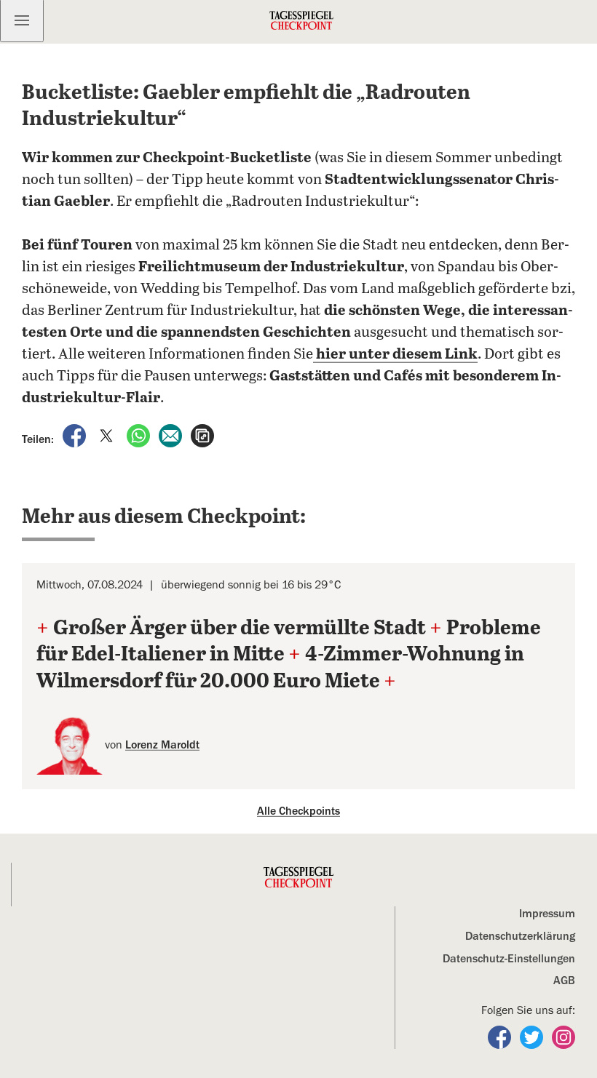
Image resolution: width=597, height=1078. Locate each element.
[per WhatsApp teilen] (140, 435)
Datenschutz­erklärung (520, 936)
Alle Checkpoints (298, 811)
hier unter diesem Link (395, 354)
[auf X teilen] (108, 435)
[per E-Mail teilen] (172, 435)
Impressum (547, 913)
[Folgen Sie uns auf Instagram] (563, 1036)
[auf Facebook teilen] (76, 435)
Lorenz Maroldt (162, 745)
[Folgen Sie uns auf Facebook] (501, 1036)
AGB (564, 980)
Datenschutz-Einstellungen (509, 959)
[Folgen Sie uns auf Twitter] (533, 1036)
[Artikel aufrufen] (202, 435)
